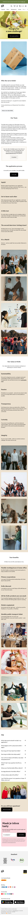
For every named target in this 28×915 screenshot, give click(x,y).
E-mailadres (7, 835)
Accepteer (14, 157)
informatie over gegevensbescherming (9, 842)
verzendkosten (15, 910)
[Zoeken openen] (11, 6)
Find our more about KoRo (7, 110)
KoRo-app (23, 1)
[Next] (27, 9)
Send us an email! (7, 809)
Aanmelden (21, 834)
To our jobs (14, 174)
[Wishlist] (14, 6)
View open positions (14, 36)
